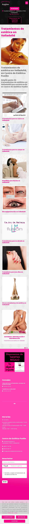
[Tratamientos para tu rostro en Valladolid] (14, 104)
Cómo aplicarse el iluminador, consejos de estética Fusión (13, 383)
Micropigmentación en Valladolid (13, 212)
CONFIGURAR (8, 517)
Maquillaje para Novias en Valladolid (11, 182)
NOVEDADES (14, 8)
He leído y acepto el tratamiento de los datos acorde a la (15, 474)
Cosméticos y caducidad (8, 389)
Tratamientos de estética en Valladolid (14, 340)
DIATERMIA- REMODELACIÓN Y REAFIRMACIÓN (14, 338)
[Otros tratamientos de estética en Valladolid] (14, 289)
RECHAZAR (21, 517)
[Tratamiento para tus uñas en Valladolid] (14, 258)
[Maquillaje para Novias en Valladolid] (14, 166)
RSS (26, 348)
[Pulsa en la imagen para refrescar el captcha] (6, 465)
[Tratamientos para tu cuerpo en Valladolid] (14, 135)
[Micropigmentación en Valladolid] (14, 197)
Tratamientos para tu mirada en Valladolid (13, 242)
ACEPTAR (14, 521)
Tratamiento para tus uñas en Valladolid (12, 273)
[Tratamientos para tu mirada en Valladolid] (14, 227)
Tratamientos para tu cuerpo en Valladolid (13, 151)
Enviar (5, 482)
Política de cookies (12, 513)
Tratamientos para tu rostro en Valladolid (13, 120)
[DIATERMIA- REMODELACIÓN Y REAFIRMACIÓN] (14, 322)
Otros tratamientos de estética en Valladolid (14, 304)
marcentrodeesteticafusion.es (13, 451)
